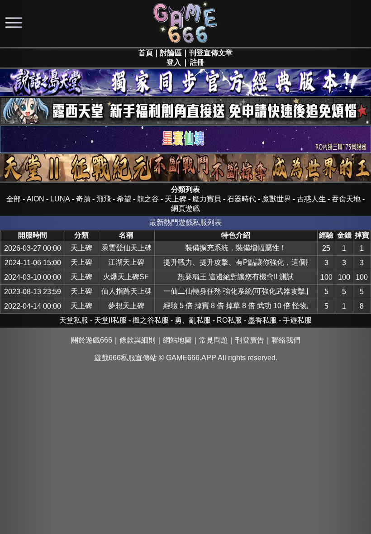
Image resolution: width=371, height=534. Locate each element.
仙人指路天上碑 (126, 291)
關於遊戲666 (91, 340)
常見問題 (213, 340)
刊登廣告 (249, 340)
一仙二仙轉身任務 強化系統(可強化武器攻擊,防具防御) (235, 291)
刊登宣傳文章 (211, 53)
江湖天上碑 (126, 262)
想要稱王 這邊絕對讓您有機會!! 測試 (236, 277)
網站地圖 (177, 340)
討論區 (171, 53)
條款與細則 (137, 340)
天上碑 (81, 248)
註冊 (197, 62)
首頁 (145, 53)
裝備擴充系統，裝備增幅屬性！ (235, 248)
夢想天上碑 (126, 306)
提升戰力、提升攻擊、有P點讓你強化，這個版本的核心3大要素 (235, 262)
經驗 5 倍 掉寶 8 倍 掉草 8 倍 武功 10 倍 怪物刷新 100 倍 (235, 306)
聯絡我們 (285, 340)
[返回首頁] (185, 43)
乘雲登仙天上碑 (126, 248)
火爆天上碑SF (126, 277)
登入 (173, 62)
